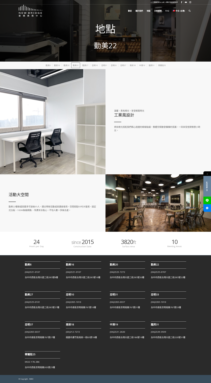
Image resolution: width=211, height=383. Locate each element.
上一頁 (6, 102)
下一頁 (99, 102)
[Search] (189, 10)
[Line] (207, 200)
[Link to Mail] (186, 2)
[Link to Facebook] (181, 2)
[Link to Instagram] (190, 2)
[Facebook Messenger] (207, 208)
